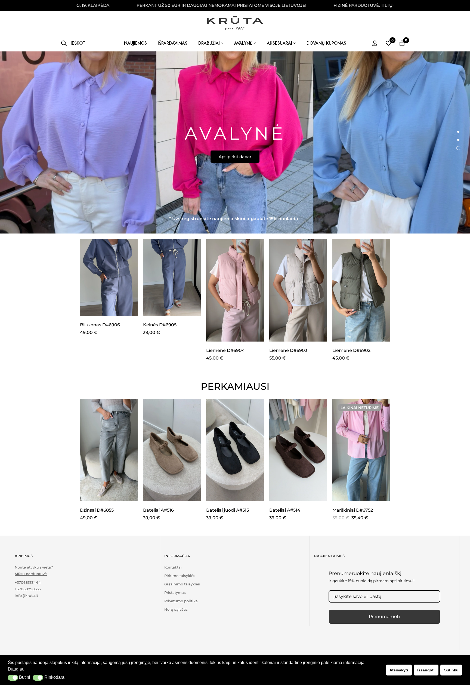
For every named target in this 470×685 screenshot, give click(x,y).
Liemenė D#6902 (351, 350)
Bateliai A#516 (158, 510)
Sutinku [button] (451, 670)
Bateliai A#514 (284, 510)
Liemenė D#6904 (225, 350)
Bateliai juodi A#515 (227, 510)
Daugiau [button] (16, 669)
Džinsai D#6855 (97, 510)
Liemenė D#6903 (288, 350)
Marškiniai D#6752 (352, 510)
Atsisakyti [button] (398, 670)
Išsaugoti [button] (426, 670)
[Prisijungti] (375, 43)
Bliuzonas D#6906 (100, 324)
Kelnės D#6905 (160, 324)
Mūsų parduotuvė (31, 574)
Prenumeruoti (384, 616)
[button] (13, 678)
